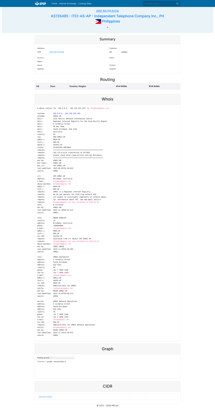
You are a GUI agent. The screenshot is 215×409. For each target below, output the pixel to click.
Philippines (110, 21)
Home (54, 3)
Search (177, 3)
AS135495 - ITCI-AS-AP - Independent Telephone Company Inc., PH (107, 16)
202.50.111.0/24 (107, 11)
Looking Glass (85, 3)
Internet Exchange (67, 3)
